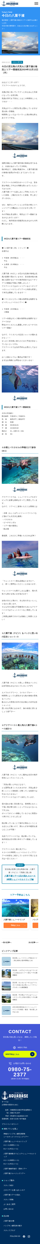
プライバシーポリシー (10, 1124)
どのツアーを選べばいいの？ (14, 1190)
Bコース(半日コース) (11, 1149)
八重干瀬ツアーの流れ (12, 1195)
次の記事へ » (33, 942)
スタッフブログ (9, 1230)
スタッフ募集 (9, 1199)
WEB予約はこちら (12, 1054)
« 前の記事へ (6, 942)
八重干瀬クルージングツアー (14, 1173)
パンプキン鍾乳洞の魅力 (13, 1226)
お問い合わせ (9, 1209)
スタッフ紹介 (9, 1185)
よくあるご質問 (9, 1204)
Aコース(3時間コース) (11, 1145)
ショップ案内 (9, 1180)
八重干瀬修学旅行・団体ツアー (15, 1169)
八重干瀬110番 (9, 1221)
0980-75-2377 (20, 1071)
